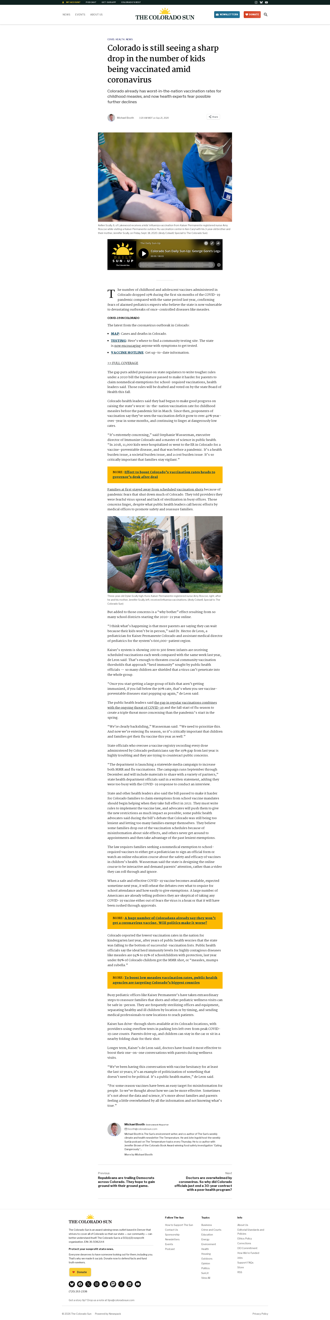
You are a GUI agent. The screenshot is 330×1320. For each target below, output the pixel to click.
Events (80, 14)
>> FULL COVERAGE (122, 363)
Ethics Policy (244, 1238)
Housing (206, 1253)
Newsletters (172, 1239)
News (66, 14)
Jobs (240, 1257)
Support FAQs (245, 1262)
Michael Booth (125, 117)
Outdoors (206, 1258)
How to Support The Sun (179, 1225)
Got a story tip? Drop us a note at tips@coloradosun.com (101, 1300)
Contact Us (171, 1229)
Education (207, 1234)
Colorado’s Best (131, 2)
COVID (110, 39)
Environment (208, 1244)
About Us (96, 14)
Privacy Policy (260, 1313)
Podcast (91, 2)
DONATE (254, 14)
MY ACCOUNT (73, 2)
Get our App (109, 2)
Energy (205, 1239)
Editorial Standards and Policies (250, 1231)
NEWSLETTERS (229, 14)
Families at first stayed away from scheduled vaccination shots (155, 489)
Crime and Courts (211, 1229)
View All (205, 1277)
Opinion (205, 1263)
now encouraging (127, 346)
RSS (239, 1272)
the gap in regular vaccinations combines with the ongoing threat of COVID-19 (162, 705)
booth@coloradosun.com (142, 1128)
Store (240, 1267)
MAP (115, 333)
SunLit (205, 1273)
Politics (205, 1268)
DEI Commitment (247, 1248)
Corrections (244, 1243)
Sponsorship (172, 1234)
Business (206, 1225)
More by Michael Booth (138, 1154)
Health (120, 39)
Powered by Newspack (108, 1313)
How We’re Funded (248, 1253)
